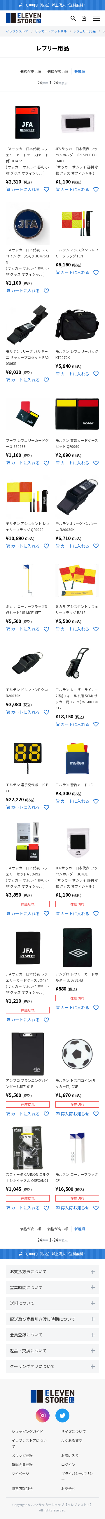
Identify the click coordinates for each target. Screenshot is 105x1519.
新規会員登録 (22, 1464)
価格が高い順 (57, 71)
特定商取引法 (22, 1488)
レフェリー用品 (84, 31)
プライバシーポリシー (77, 1476)
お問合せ (68, 1488)
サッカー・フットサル (51, 31)
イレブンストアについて (29, 1443)
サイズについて (73, 1431)
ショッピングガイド (27, 1431)
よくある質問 (71, 1440)
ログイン (68, 1464)
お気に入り (70, 1455)
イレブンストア (17, 31)
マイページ (20, 1473)
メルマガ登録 (22, 1455)
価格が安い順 (30, 71)
